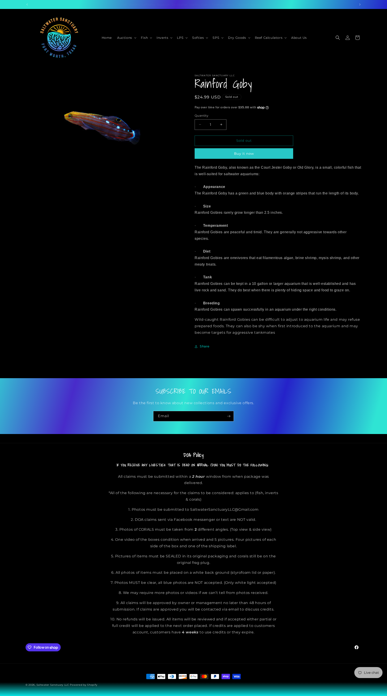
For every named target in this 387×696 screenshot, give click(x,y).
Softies (198, 38)
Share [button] (204, 346)
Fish (144, 38)
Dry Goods (237, 38)
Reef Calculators (269, 38)
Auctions (124, 38)
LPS (180, 38)
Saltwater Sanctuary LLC (53, 684)
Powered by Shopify (83, 684)
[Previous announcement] (27, 4)
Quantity (201, 115)
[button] (126, 37)
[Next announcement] (360, 4)
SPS (216, 38)
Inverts (162, 38)
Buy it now (244, 153)
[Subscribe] (229, 416)
